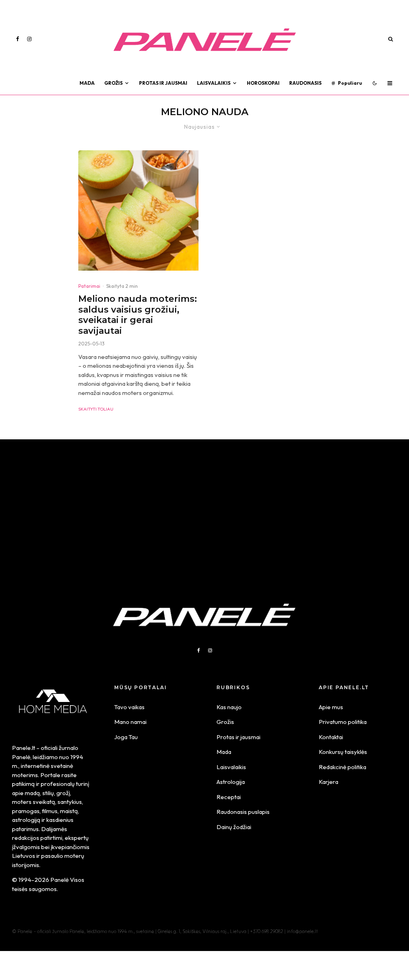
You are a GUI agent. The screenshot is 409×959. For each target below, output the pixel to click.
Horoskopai (263, 83)
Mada (87, 83)
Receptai (228, 797)
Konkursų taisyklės (343, 752)
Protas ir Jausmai (163, 83)
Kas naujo (229, 707)
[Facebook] (17, 39)
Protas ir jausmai (238, 737)
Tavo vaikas (129, 707)
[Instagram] (29, 39)
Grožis (113, 83)
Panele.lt (23, 748)
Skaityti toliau (95, 409)
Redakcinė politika (342, 767)
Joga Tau (126, 737)
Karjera (328, 782)
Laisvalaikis (213, 83)
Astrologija (230, 782)
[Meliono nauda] (138, 210)
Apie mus (331, 707)
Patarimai (89, 286)
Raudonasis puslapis (243, 811)
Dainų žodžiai (233, 827)
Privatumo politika (343, 722)
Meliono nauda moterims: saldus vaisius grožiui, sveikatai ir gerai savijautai (137, 315)
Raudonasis (305, 83)
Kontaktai (331, 737)
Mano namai (130, 722)
